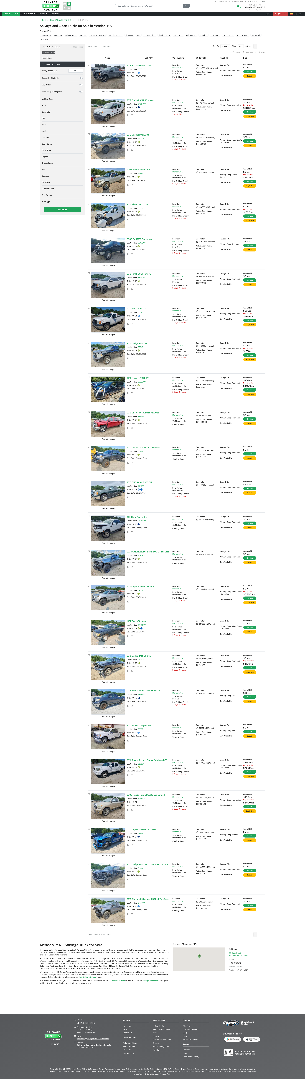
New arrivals (256, 35)
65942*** (141, 347)
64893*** (142, 555)
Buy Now (83, 35)
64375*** (141, 659)
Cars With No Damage (98, 35)
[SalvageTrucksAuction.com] (68, 3)
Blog (185, 1032)
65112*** (141, 486)
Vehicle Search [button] (10, 13)
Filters (237, 52)
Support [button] (42, 13)
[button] (62, 99)
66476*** (142, 242)
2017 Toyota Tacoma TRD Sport (141, 829)
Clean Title (129, 35)
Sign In (269, 13)
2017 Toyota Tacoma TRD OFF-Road (143, 447)
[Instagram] (51, 1044)
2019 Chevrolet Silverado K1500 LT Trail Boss (147, 899)
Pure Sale (44, 39)
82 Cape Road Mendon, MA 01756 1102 (238, 954)
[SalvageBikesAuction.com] (64, 7)
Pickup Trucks (158, 1025)
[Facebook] (49, 1044)
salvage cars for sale (151, 980)
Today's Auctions (130, 1043)
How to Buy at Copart (88, 977)
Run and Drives (149, 35)
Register (186, 1049)
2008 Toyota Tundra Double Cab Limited (146, 794)
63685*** (141, 694)
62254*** (141, 833)
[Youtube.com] (57, 1044)
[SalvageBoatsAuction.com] (68, 7)
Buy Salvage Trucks (60, 20)
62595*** (141, 763)
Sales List (127, 1049)
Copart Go (58, 35)
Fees (185, 1036)
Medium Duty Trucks (161, 1029)
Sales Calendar (129, 1046)
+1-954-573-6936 (255, 7)
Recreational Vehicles (162, 1039)
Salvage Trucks (70, 35)
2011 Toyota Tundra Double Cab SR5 (143, 690)
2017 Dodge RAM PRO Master (140, 100)
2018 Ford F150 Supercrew (139, 65)
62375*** (141, 798)
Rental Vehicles (242, 35)
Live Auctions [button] (27, 13)
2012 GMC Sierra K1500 (137, 308)
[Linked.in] (54, 1044)
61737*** (141, 902)
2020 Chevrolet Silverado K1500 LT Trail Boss (148, 551)
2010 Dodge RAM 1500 (137, 343)
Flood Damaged (164, 35)
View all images (108, 91)
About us (187, 1025)
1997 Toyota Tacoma (136, 621)
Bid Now (250, 71)
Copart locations (118, 980)
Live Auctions (128, 1053)
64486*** (142, 625)
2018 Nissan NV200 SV (138, 378)
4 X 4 (138, 35)
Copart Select (46, 35)
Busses (156, 1036)
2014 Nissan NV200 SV (138, 204)
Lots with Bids (228, 35)
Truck (155, 1032)
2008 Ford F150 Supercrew (139, 239)
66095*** (142, 312)
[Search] (186, 6)
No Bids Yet (215, 35)
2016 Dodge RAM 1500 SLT (139, 655)
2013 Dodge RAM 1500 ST (139, 134)
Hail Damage (191, 35)
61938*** (141, 868)
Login (185, 1053)
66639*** (142, 208)
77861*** (141, 69)
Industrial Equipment (162, 1046)
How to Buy (127, 1025)
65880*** (142, 381)
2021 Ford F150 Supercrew (139, 725)
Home (43, 20)
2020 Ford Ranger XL (137, 517)
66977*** (141, 138)
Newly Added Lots (49, 71)
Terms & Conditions (191, 1039)
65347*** (141, 451)
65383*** (141, 416)
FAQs (125, 1029)
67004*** (142, 103)
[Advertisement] (152, 998)
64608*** (142, 590)
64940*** (142, 520)
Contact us (127, 1032)
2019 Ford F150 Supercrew (139, 273)
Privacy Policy (165, 1073)
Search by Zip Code (50, 78)
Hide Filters (77, 47)
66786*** (142, 173)
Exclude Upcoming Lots (52, 91)
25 (240, 46)
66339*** (141, 277)
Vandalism (203, 35)
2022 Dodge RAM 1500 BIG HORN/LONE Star (147, 864)
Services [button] (54, 13)
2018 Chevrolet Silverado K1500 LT (143, 412)
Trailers (156, 1043)
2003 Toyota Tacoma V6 (138, 169)
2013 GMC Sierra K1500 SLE (139, 482)
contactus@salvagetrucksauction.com (229, 1)
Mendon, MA (177, 67)
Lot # (225, 46)
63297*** (141, 729)
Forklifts (156, 1049)
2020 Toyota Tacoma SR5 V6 (140, 586)
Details (249, 76)
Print (263, 52)
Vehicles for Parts (115, 35)
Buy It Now (46, 85)
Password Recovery (191, 1056)
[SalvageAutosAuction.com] (64, 3)
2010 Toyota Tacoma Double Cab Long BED (147, 760)
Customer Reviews (190, 1029)
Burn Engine (178, 35)
